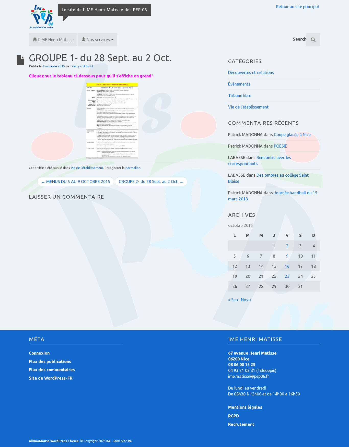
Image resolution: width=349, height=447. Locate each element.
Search (299, 39)
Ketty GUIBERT (83, 66)
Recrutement (241, 424)
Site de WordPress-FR (50, 378)
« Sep (233, 299)
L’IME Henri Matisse (56, 39)
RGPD (233, 416)
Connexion (39, 353)
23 (287, 276)
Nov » (246, 299)
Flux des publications (50, 361)
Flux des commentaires (52, 369)
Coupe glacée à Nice (292, 134)
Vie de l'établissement (87, 168)
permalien (132, 168)
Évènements (239, 84)
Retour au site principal (297, 6)
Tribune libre (239, 95)
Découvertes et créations (251, 72)
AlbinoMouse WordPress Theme (54, 441)
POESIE (280, 146)
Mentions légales (245, 407)
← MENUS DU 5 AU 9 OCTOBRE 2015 (75, 181)
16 (287, 266)
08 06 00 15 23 (241, 364)
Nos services (99, 39)
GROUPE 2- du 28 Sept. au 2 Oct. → (151, 181)
